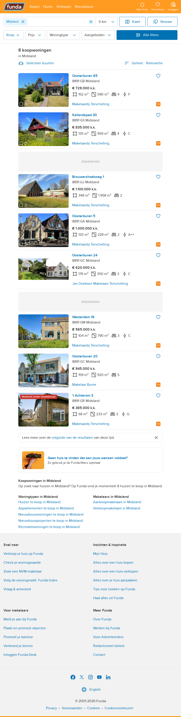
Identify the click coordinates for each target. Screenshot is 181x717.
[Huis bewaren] (158, 75)
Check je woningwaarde (22, 562)
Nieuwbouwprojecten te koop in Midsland (50, 520)
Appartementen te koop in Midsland (46, 508)
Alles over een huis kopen (113, 562)
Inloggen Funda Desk (20, 655)
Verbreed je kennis (18, 646)
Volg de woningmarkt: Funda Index (30, 580)
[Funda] (14, 6)
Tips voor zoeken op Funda (114, 589)
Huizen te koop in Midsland (39, 502)
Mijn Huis (100, 553)
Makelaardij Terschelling (90, 104)
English (95, 689)
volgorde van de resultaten (72, 437)
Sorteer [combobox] (147, 63)
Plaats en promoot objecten (25, 628)
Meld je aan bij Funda (20, 619)
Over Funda (102, 619)
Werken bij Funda (106, 628)
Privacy (51, 708)
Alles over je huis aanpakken (115, 580)
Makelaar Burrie (84, 384)
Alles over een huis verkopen (115, 571)
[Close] (23, 21)
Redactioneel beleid (108, 646)
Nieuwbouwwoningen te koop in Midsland (50, 514)
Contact (99, 655)
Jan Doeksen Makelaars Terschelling (100, 283)
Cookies (93, 708)
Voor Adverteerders (108, 637)
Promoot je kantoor (18, 637)
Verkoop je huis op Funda (23, 553)
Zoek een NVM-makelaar (23, 571)
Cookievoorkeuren (119, 708)
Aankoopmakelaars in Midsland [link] (117, 502)
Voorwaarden (72, 708)
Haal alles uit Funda (108, 598)
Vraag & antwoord (17, 589)
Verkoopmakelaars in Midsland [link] (116, 508)
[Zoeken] (91, 21)
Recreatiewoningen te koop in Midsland (49, 527)
